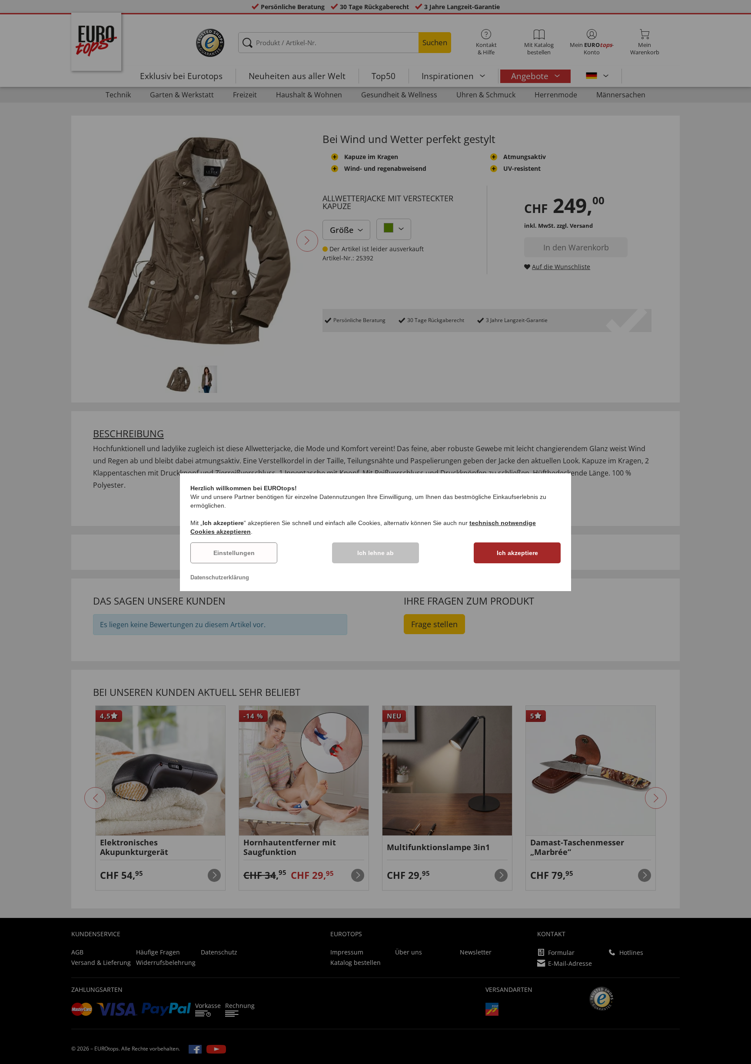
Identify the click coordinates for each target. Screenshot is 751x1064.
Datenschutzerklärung (219, 577)
